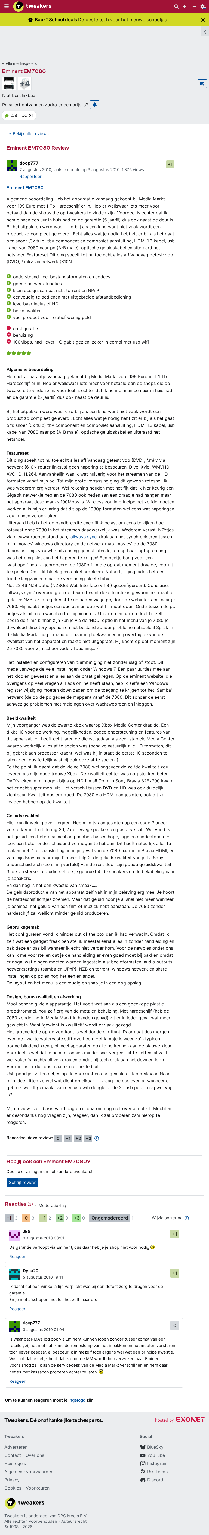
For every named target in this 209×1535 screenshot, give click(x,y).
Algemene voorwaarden (28, 1471)
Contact (12, 1455)
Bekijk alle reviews (31, 133)
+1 (170, 164)
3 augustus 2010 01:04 (43, 1329)
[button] (6, 6)
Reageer (17, 1256)
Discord (155, 1479)
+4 (25, 83)
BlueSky (155, 1447)
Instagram (157, 1463)
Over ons (35, 1455)
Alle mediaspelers (21, 63)
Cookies (12, 1488)
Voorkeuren (38, 1488)
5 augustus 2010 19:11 (43, 1277)
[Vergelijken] (202, 83)
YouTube (156, 1455)
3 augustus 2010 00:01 (43, 1238)
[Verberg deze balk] (203, 20)
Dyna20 (30, 1270)
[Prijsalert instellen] (94, 104)
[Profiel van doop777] (12, 165)
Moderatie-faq (52, 1205)
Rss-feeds (157, 1471)
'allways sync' (83, 536)
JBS (26, 1231)
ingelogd (77, 1400)
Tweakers (13, 1515)
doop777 (29, 163)
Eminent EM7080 (24, 71)
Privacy (12, 1479)
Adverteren (15, 1447)
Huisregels (15, 1463)
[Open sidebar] (205, 31)
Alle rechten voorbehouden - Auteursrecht (45, 1521)
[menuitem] (176, 6)
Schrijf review (22, 1182)
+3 (88, 1138)
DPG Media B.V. (72, 1515)
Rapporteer (31, 176)
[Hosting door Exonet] (180, 1420)
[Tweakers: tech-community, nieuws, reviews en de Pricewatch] (32, 6)
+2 (78, 1138)
